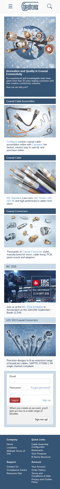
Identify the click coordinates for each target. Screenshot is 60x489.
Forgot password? (40, 387)
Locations (12, 447)
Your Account (38, 466)
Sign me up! (41, 419)
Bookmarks (37, 450)
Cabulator (37, 144)
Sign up (46, 400)
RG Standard (14, 198)
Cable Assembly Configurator (40, 445)
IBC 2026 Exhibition (32, 306)
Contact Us (12, 466)
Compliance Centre (17, 470)
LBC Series (40, 198)
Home (10, 444)
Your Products (39, 453)
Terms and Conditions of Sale (41, 474)
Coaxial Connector (32, 251)
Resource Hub (14, 473)
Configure (12, 141)
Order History (39, 470)
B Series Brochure (41, 457)
